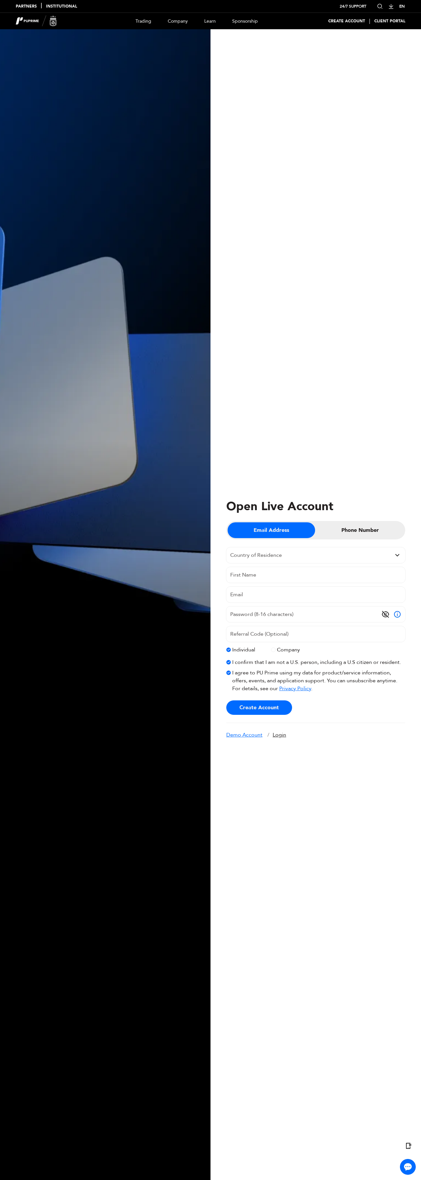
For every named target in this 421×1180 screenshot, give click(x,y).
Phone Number (360, 530)
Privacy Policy (295, 688)
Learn (210, 21)
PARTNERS (26, 6)
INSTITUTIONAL (61, 6)
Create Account (346, 21)
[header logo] (36, 21)
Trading (143, 21)
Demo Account (244, 734)
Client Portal (389, 21)
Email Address (271, 530)
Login (279, 734)
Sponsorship (245, 21)
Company (178, 21)
